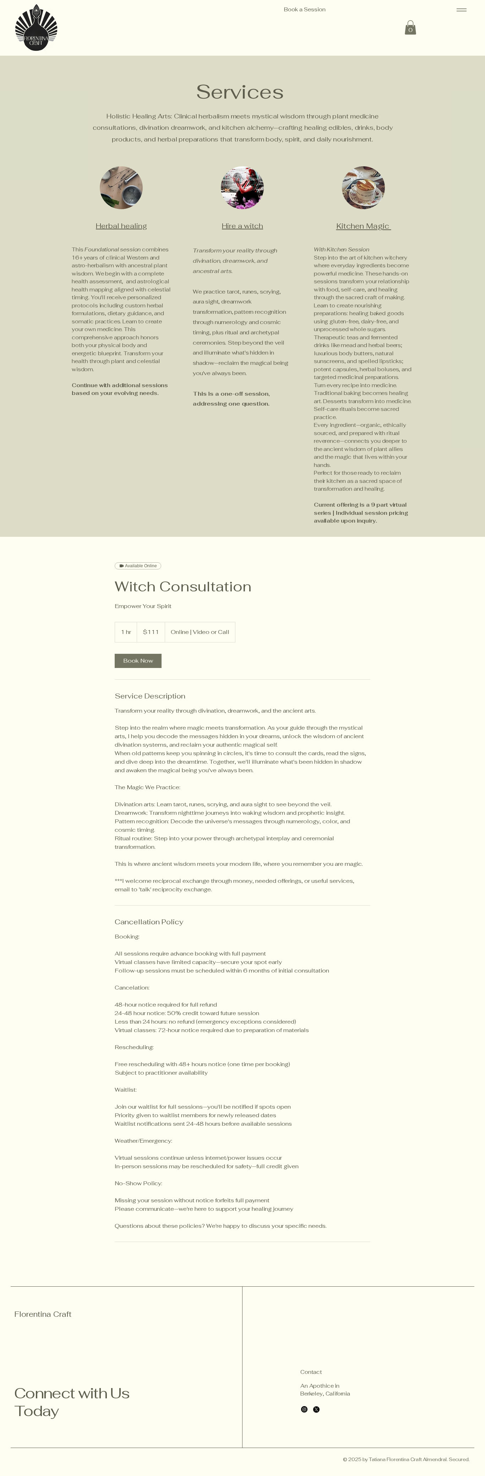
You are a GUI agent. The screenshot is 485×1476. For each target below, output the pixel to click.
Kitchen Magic (363, 226)
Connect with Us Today (72, 1401)
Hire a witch (242, 225)
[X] (316, 1409)
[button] (410, 27)
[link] (138, 661)
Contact (311, 1372)
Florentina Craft (43, 1314)
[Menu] (460, 9)
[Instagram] (304, 1409)
